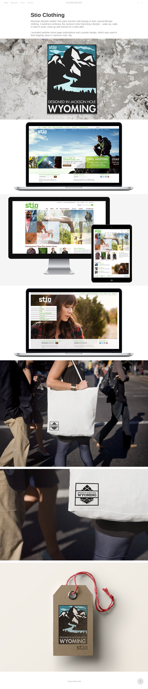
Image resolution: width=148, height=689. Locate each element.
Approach (14, 3)
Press (23, 3)
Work (6, 3)
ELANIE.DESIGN (74, 2)
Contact (30, 3)
